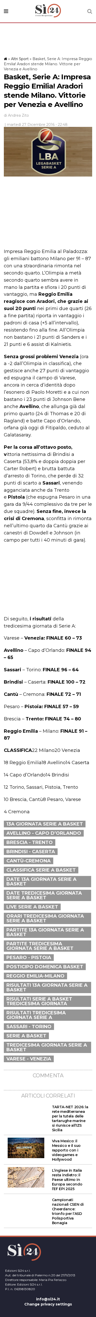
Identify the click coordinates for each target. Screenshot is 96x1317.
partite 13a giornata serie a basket (45, 932)
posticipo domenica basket (44, 967)
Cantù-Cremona (28, 861)
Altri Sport (20, 59)
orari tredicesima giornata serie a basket (45, 918)
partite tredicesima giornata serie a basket (39, 946)
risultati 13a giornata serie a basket (47, 987)
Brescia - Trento (29, 842)
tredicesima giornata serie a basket (46, 1047)
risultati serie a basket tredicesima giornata (39, 1001)
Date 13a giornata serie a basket (41, 881)
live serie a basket (32, 907)
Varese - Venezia (28, 1059)
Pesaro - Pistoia (28, 957)
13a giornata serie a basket (44, 824)
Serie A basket (26, 1036)
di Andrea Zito (16, 115)
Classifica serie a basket (41, 870)
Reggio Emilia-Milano (35, 976)
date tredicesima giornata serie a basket (44, 895)
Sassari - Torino (28, 1026)
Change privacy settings (48, 1304)
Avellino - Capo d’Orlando (43, 833)
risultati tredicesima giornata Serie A (36, 1015)
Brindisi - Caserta (30, 851)
